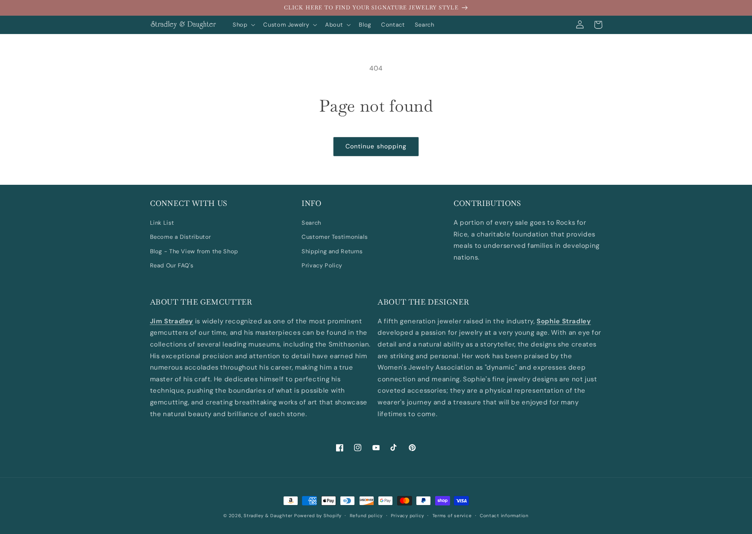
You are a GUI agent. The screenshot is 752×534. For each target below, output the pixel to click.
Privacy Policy (322, 265)
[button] (243, 24)
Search (311, 223)
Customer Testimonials (334, 237)
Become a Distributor (181, 237)
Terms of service (452, 516)
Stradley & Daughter (268, 516)
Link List (162, 223)
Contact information (504, 516)
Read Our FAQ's (171, 265)
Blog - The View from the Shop (194, 251)
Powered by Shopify (318, 516)
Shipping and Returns (332, 251)
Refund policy (366, 516)
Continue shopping (376, 146)
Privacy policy (407, 516)
